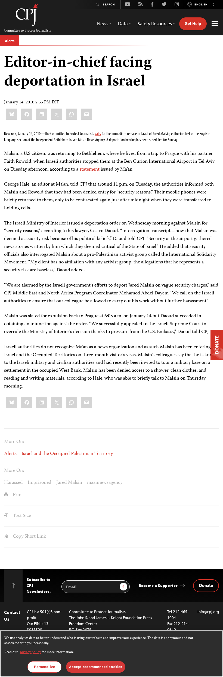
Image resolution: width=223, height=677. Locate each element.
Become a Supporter (158, 585)
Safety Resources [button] (155, 23)
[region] (111, 653)
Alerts (9, 40)
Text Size (21, 516)
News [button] (102, 23)
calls (98, 133)
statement (89, 169)
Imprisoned (39, 483)
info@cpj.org (208, 611)
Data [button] (123, 23)
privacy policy (30, 652)
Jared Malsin (69, 483)
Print (17, 495)
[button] (213, 4)
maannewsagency (104, 483)
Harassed (13, 483)
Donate (206, 585)
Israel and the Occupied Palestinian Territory (67, 454)
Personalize (44, 667)
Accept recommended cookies (95, 667)
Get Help (193, 23)
